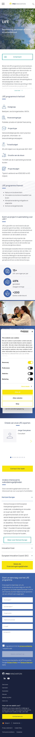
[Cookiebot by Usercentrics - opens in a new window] (21, 331)
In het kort (17, 57)
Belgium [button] (12, 723)
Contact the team (17, 469)
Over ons (5, 701)
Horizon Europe (8, 497)
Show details (25, 386)
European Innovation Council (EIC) (15, 556)
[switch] (30, 368)
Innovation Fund (8, 548)
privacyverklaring (26, 646)
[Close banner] (32, 331)
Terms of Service (26, 662)
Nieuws (4, 694)
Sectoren (5, 684)
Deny (17, 404)
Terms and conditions (8, 732)
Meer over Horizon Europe (17, 540)
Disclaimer (19, 732)
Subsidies (5, 691)
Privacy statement (7, 728)
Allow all (17, 392)
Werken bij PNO (6, 697)
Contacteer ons (17, 716)
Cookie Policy (18, 728)
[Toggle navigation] (3, 4)
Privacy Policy (12, 662)
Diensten (5, 688)
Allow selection (17, 398)
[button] (33, 4)
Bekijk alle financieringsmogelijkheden (17, 565)
